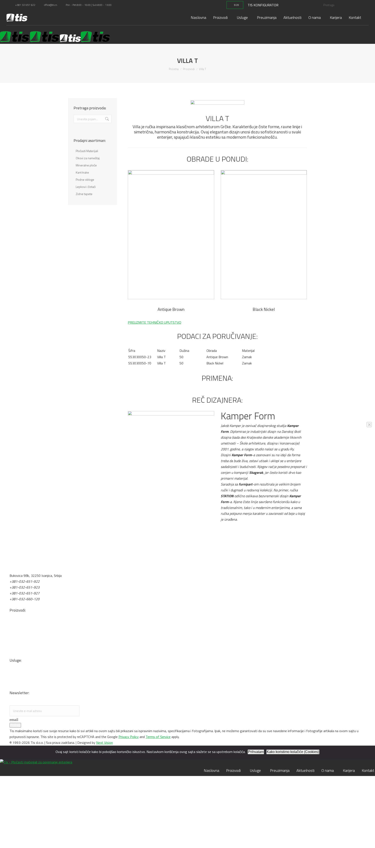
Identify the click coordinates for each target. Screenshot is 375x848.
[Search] (360, 5)
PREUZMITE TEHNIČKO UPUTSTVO (154, 322)
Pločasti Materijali (23, 619)
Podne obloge (20, 649)
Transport (17, 669)
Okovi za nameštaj (23, 625)
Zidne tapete (19, 655)
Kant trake (17, 643)
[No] (369, 424)
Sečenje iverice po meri (26, 681)
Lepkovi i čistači (21, 637)
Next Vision (104, 742)
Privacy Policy (128, 736)
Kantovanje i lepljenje (25, 687)
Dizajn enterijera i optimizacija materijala (39, 675)
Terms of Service (158, 736)
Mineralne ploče (21, 631)
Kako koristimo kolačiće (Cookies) (293, 752)
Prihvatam (256, 752)
